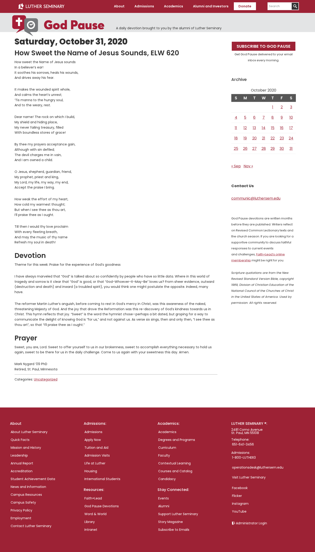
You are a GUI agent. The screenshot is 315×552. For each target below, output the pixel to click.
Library (89, 522)
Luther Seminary (41, 6)
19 (245, 138)
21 (263, 138)
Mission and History (26, 447)
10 (291, 117)
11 (236, 127)
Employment (21, 518)
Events (163, 498)
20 (254, 138)
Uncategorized (45, 379)
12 (245, 127)
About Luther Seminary (29, 432)
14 (263, 127)
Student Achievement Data (33, 479)
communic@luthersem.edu (255, 198)
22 (272, 138)
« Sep (236, 166)
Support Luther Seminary (178, 514)
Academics (167, 432)
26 (245, 148)
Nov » (248, 166)
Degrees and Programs (176, 439)
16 (281, 127)
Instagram (240, 503)
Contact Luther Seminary (31, 526)
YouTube (239, 511)
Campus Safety (23, 502)
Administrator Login (251, 523)
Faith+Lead (93, 498)
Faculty (164, 455)
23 (282, 138)
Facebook (240, 488)
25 (236, 148)
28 (264, 148)
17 (291, 127)
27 (254, 148)
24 (291, 138)
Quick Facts (20, 439)
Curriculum (167, 447)
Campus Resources (26, 494)
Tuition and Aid (96, 447)
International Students (102, 479)
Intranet (90, 529)
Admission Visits (97, 455)
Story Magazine (170, 522)
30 (281, 148)
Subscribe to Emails (173, 529)
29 (272, 148)
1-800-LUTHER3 (244, 457)
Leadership (19, 455)
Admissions (93, 432)
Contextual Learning (174, 463)
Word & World (95, 514)
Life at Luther (94, 463)
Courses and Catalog (175, 471)
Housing (90, 471)
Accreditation (22, 471)
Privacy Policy (21, 510)
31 (291, 148)
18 (236, 138)
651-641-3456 (243, 444)
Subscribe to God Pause (264, 46)
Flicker (237, 495)
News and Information (28, 486)
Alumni (163, 506)
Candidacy (167, 479)
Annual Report (22, 463)
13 (254, 127)
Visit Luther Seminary (249, 477)
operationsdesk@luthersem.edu (257, 467)
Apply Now (92, 439)
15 (272, 127)
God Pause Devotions (101, 506)
